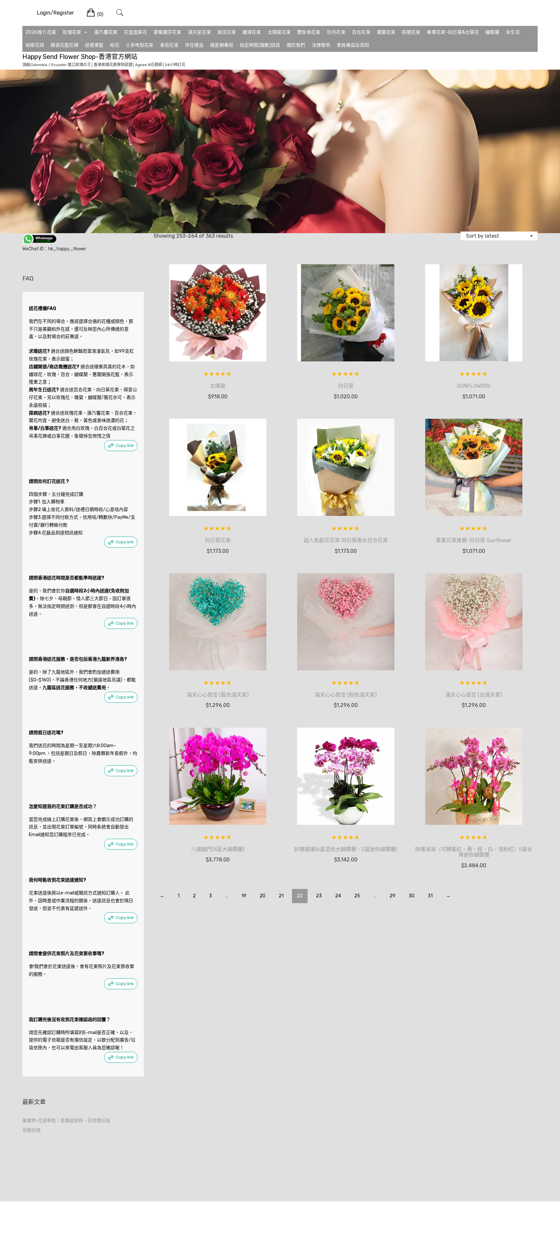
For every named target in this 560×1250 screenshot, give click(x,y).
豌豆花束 (226, 32)
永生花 (513, 32)
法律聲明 (321, 45)
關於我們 (296, 45)
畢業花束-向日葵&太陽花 (453, 32)
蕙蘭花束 (386, 32)
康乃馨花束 (106, 32)
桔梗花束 (411, 32)
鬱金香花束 (309, 32)
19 (243, 896)
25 (357, 896)
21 (281, 896)
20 (262, 896)
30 (411, 896)
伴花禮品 (194, 45)
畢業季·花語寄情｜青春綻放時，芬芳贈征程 (66, 1120)
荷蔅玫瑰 (31, 1130)
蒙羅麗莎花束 (167, 32)
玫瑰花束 (72, 32)
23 (319, 896)
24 (338, 896)
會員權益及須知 (353, 45)
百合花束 (361, 32)
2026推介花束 (41, 32)
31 (430, 896)
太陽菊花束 (279, 32)
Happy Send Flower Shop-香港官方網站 (79, 57)
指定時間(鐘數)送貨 (260, 45)
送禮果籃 (94, 45)
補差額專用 (221, 45)
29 (392, 896)
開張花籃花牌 (64, 45)
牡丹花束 (336, 32)
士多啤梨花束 (140, 45)
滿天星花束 (199, 32)
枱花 (114, 45)
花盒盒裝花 (135, 32)
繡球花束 (251, 32)
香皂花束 (169, 45)
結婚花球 (35, 45)
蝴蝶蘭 (492, 32)
